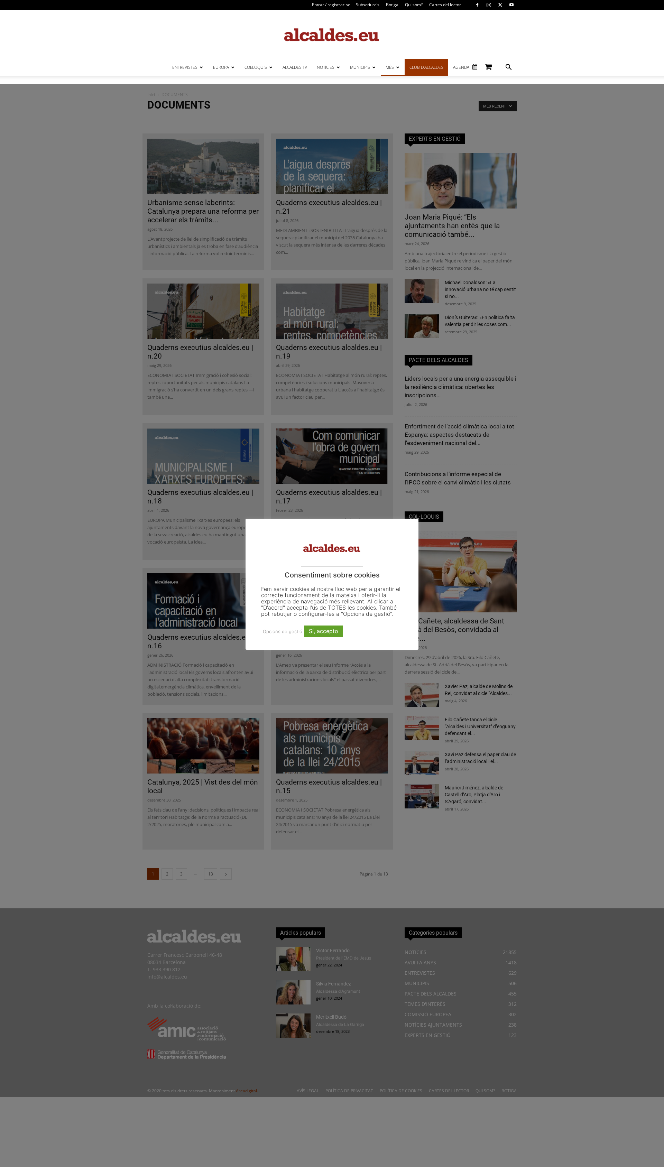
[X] (500, 5)
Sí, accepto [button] (323, 631)
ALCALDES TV (295, 67)
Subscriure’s (367, 5)
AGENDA (461, 67)
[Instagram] (488, 5)
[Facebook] (477, 5)
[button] (508, 68)
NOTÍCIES (325, 67)
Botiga (392, 5)
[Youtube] (511, 5)
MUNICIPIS (360, 67)
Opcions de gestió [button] (282, 631)
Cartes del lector (445, 5)
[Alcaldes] (332, 34)
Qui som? (414, 5)
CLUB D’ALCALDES (426, 67)
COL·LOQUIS (256, 67)
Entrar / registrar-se (331, 5)
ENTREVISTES (184, 67)
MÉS (390, 67)
